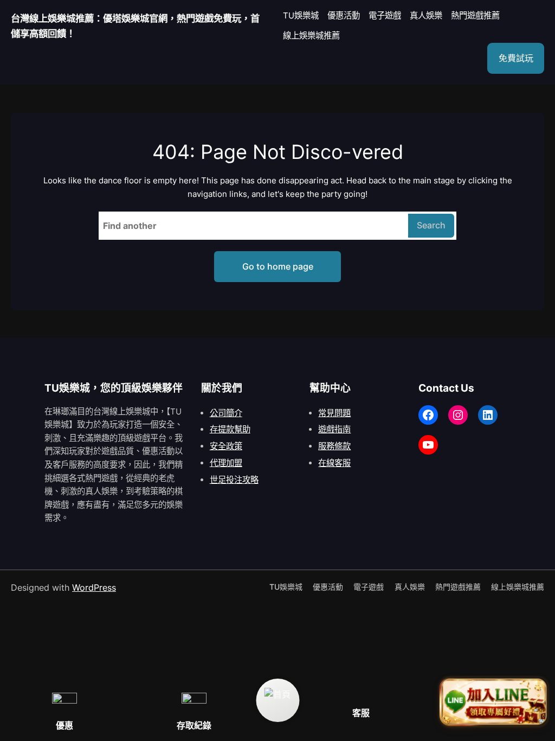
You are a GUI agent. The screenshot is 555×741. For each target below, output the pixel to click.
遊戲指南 (334, 429)
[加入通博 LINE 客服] (493, 704)
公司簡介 (226, 413)
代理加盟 (226, 463)
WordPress (94, 587)
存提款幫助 (230, 429)
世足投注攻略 (234, 480)
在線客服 (334, 463)
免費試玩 (516, 58)
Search (431, 225)
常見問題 (334, 413)
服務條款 (334, 446)
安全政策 (226, 446)
